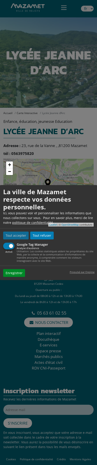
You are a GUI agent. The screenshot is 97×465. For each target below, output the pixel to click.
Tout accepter (16, 236)
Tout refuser (42, 236)
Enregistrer (14, 273)
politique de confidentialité (32, 223)
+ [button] (9, 165)
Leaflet (53, 224)
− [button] (9, 171)
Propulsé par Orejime (82, 272)
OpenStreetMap (70, 224)
